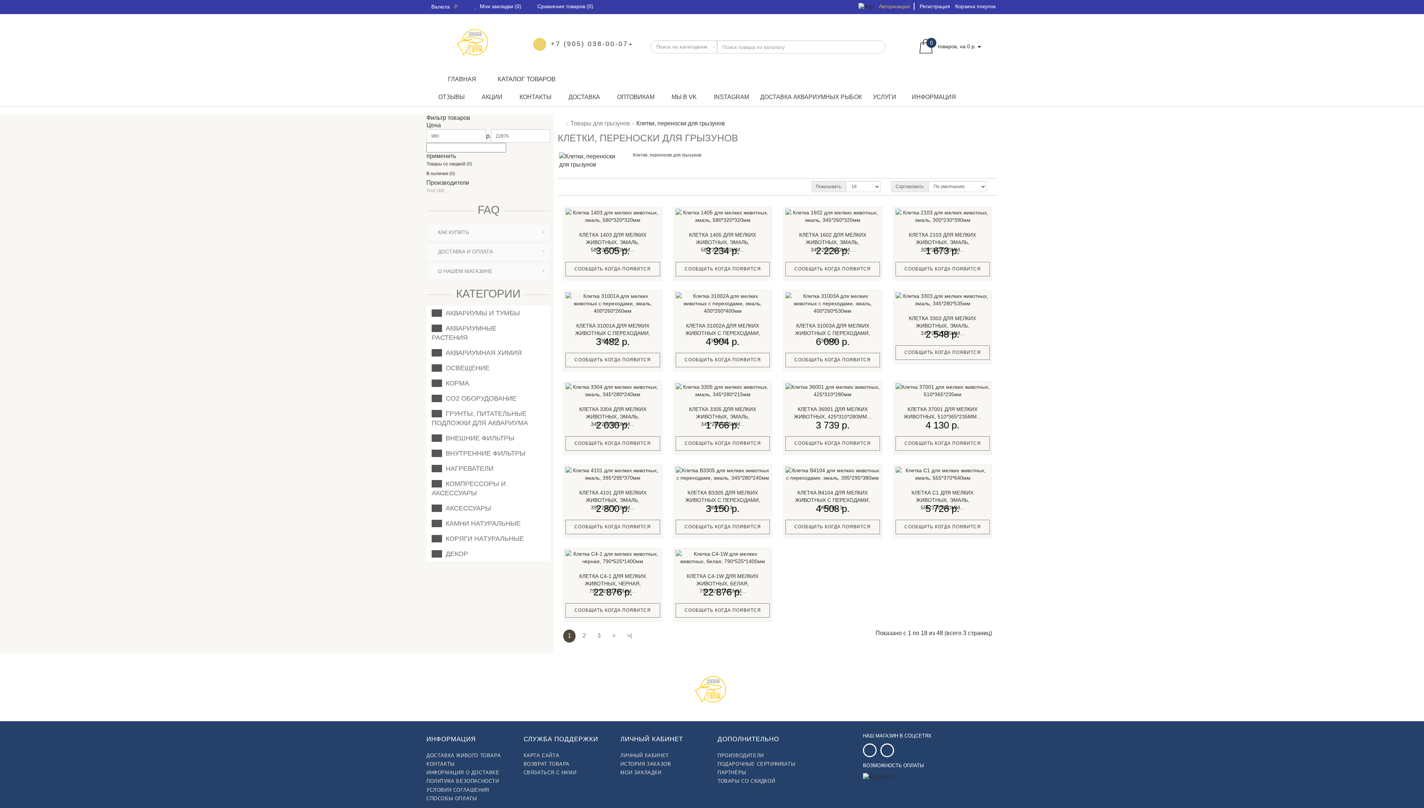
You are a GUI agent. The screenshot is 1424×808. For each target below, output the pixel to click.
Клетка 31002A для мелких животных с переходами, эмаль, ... (722, 333)
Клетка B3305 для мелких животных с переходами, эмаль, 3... (722, 500)
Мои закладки (640, 772)
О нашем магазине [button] (464, 271)
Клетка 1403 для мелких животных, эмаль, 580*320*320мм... (612, 242)
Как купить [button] (452, 232)
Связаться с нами (550, 772)
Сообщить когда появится (612, 269)
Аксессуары (466, 508)
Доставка (583, 97)
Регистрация (935, 6)
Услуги (884, 97)
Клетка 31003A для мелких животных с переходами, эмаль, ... (832, 333)
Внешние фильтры (478, 438)
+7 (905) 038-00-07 (589, 43)
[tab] (488, 232)
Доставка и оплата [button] (464, 251)
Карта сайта (542, 755)
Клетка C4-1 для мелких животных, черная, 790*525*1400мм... (612, 583)
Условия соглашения (457, 790)
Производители (741, 755)
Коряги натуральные (483, 538)
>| (629, 636)
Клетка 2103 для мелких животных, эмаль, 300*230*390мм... (942, 242)
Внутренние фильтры (483, 453)
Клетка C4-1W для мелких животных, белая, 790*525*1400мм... (722, 583)
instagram (730, 97)
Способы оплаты (451, 798)
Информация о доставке (463, 772)
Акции (491, 97)
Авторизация (894, 6)
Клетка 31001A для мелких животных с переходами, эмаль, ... (612, 333)
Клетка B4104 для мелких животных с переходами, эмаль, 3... (832, 500)
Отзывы (451, 97)
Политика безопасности (462, 781)
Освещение (466, 368)
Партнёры (732, 772)
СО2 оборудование (479, 398)
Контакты (534, 97)
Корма (455, 383)
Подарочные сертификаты (756, 764)
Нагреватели (468, 468)
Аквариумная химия (482, 353)
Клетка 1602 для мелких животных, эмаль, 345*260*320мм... (832, 242)
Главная (462, 79)
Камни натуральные (481, 523)
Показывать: (829, 186)
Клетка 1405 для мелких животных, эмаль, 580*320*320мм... (722, 242)
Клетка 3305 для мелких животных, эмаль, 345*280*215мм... (722, 416)
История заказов (645, 764)
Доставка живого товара (463, 755)
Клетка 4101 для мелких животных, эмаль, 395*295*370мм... (612, 500)
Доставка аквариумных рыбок (811, 97)
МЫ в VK (683, 97)
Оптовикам (635, 97)
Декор (455, 554)
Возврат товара (547, 764)
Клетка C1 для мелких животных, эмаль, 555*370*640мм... (942, 500)
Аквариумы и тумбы (481, 313)
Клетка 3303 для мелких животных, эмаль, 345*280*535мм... (942, 325)
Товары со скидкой (746, 781)
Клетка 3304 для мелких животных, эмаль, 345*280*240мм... (612, 416)
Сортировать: (910, 186)
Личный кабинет (644, 755)
